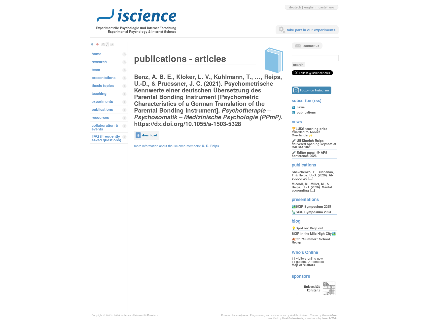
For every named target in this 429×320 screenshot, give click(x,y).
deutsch (295, 7)
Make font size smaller (103, 44)
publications (102, 109)
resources (100, 117)
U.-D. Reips (210, 145)
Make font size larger (112, 44)
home (96, 53)
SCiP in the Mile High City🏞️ (314, 233)
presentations (103, 77)
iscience (126, 315)
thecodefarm (329, 315)
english (310, 7)
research (99, 61)
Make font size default (107, 44)
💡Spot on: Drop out (307, 228)
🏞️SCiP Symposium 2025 (311, 206)
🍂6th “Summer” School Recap (311, 240)
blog (296, 221)
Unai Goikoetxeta (292, 318)
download (149, 135)
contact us (311, 45)
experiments (102, 101)
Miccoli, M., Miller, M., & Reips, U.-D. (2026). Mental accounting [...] (312, 187)
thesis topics (103, 85)
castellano (326, 7)
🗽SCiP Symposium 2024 (311, 211)
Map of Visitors (303, 264)
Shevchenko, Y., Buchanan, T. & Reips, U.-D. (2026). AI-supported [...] (313, 175)
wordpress (242, 315)
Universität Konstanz (145, 315)
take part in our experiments (311, 30)
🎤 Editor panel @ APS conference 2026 (309, 154)
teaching (99, 93)
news (301, 107)
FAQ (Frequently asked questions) (106, 138)
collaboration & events (105, 127)
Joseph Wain (329, 318)
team (96, 69)
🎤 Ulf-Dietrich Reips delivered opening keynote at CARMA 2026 (314, 143)
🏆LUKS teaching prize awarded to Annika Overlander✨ (309, 131)
